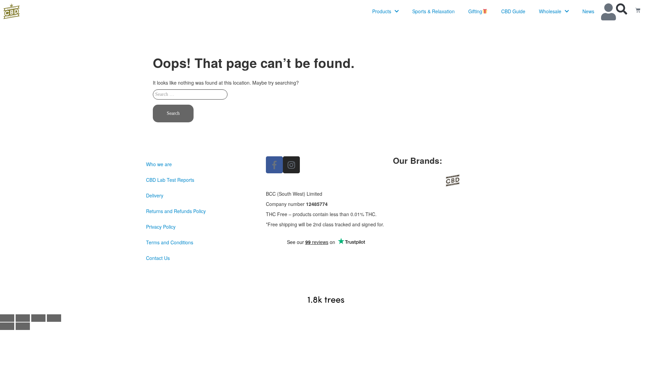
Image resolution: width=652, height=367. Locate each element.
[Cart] (638, 10)
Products (381, 11)
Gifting (475, 11)
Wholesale (550, 11)
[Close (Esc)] (54, 318)
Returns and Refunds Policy (176, 211)
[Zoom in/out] (7, 318)
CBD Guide (513, 11)
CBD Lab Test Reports (170, 179)
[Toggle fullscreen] (23, 318)
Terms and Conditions (169, 242)
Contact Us (158, 258)
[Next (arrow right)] (23, 326)
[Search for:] (326, 96)
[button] (621, 9)
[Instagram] (291, 164)
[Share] (38, 318)
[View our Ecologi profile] (326, 280)
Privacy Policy (161, 226)
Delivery (154, 195)
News (588, 11)
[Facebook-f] (274, 164)
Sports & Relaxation (433, 11)
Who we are (159, 164)
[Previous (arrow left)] (7, 326)
